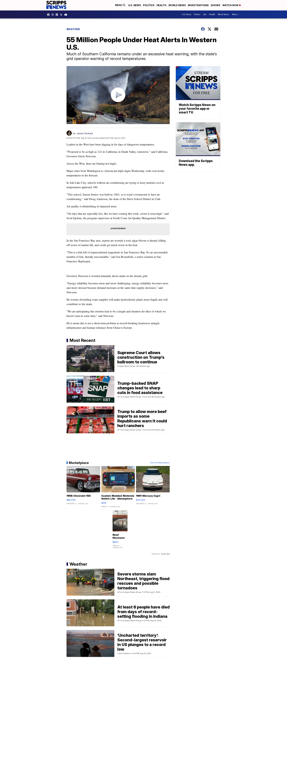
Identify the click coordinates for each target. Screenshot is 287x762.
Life (204, 14)
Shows (215, 5)
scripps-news (57, 14)
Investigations (198, 5)
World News (177, 5)
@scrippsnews (66, 14)
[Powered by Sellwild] (165, 554)
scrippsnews (49, 14)
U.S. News (134, 5)
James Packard (85, 133)
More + (235, 14)
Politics (148, 5)
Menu (119, 5)
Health (161, 5)
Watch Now (230, 5)
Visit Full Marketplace (160, 463)
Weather (73, 29)
